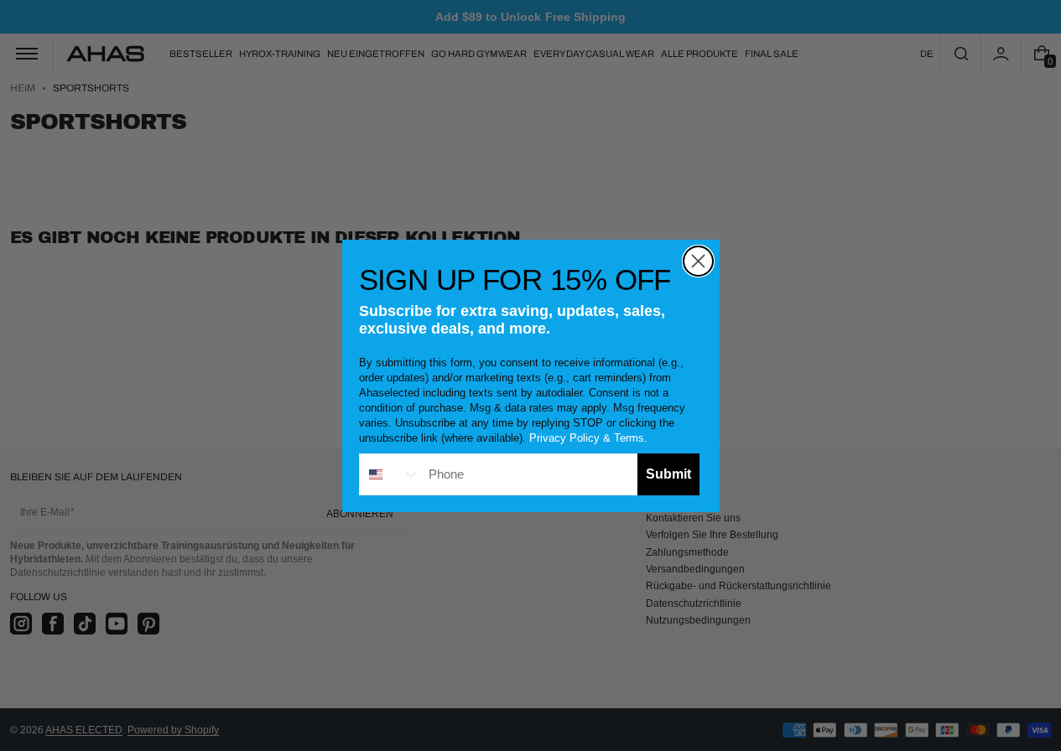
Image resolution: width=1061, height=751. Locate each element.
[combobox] (390, 474)
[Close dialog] (698, 261)
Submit (668, 474)
